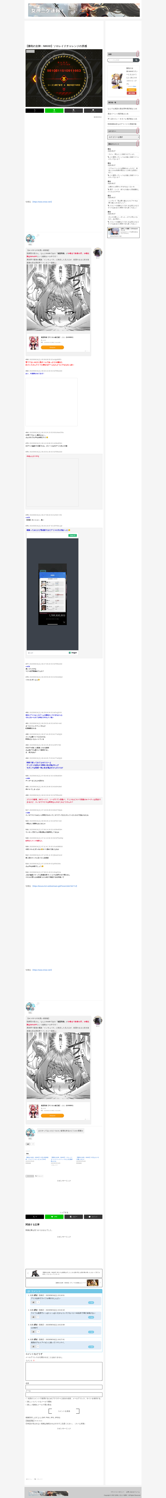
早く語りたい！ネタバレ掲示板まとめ (122, 119)
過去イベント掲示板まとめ (118, 114)
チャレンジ (40, 1176)
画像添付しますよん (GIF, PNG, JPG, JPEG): (43, 1417)
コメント (30, 1360)
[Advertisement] (64, 33)
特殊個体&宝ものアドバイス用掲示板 (122, 124)
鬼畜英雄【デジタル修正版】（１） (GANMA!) (57, 337)
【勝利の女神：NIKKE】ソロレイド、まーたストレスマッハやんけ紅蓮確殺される (62, 1159)
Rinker (134, 86)
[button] (73, 110)
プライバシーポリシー (117, 1492)
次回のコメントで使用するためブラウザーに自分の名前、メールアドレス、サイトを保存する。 (65, 1398)
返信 (92, 1302)
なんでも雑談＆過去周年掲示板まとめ (122, 109)
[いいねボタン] (28, 1144)
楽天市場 (132, 93)
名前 (27, 1383)
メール (28, 1391)
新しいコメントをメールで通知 (39, 1402)
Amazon (132, 90)
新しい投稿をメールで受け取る (39, 1405)
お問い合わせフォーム (133, 1492)
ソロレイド (30, 1176)
